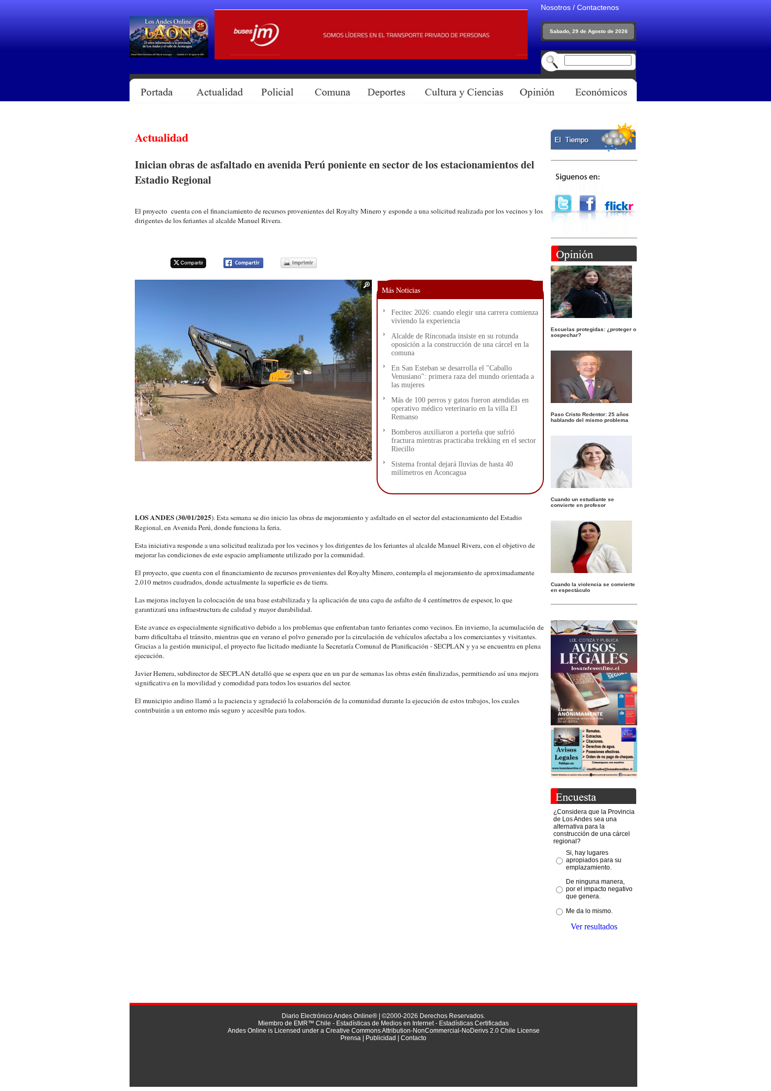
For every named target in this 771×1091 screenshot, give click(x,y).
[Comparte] (236, 266)
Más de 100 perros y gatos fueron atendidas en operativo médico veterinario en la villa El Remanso (460, 408)
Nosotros (556, 7)
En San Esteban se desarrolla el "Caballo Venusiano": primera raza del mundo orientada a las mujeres (462, 376)
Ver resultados (594, 926)
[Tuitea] (181, 266)
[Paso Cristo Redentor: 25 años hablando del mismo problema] (591, 400)
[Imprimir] (292, 266)
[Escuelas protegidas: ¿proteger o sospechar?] (591, 315)
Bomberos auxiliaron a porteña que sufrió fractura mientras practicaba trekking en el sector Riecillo (463, 440)
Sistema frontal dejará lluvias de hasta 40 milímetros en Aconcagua (452, 468)
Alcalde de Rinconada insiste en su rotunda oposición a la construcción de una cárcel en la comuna (460, 344)
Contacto (413, 1038)
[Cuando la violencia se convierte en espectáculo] (591, 570)
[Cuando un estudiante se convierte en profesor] (591, 485)
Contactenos (598, 7)
